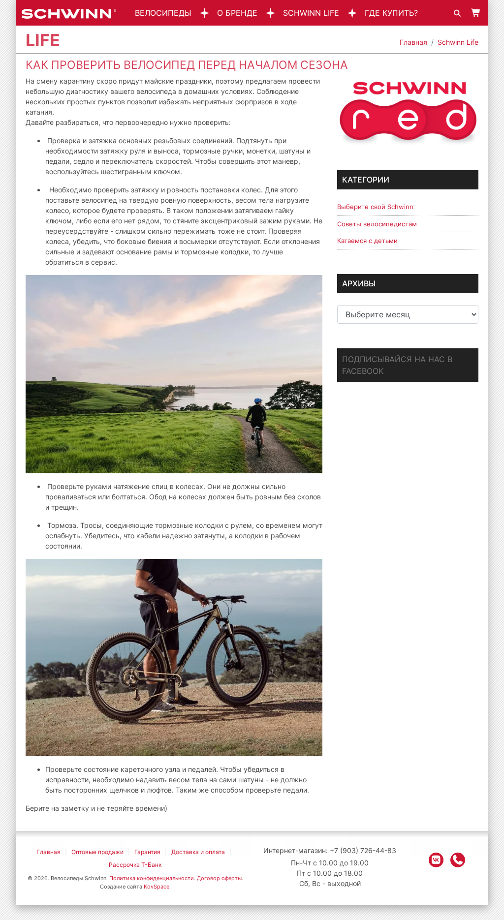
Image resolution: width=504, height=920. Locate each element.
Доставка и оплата (198, 852)
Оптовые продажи (97, 852)
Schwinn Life (311, 13)
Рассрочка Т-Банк (135, 864)
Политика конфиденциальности (151, 878)
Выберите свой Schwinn (375, 207)
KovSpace (156, 886)
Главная (413, 42)
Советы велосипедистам (377, 224)
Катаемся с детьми (367, 241)
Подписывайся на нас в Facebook (397, 365)
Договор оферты (219, 878)
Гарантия (147, 852)
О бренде (237, 13)
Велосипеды (163, 13)
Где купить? (391, 13)
